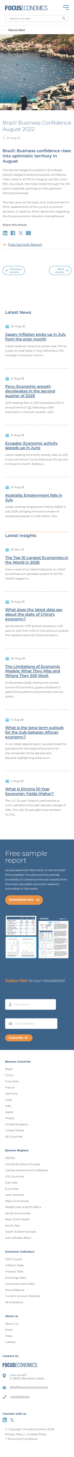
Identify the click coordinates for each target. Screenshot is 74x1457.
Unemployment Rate (20, 1283)
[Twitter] (12, 1420)
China (9, 1075)
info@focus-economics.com (29, 1387)
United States (14, 1130)
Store (9, 1329)
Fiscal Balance (14, 1290)
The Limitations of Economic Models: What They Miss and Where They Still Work (32, 671)
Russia (9, 1118)
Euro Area (12, 1081)
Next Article (59, 270)
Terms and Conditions (22, 1439)
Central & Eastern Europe (22, 1164)
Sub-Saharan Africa (18, 1237)
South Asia (12, 1225)
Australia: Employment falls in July (33, 497)
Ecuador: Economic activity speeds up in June (31, 445)
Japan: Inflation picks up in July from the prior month (35, 336)
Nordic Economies (17, 1213)
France (9, 1087)
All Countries (14, 1136)
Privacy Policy (14, 1434)
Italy (8, 1105)
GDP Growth (13, 1259)
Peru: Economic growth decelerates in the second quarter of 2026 (30, 391)
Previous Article (16, 270)
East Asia (11, 1182)
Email (9, 1015)
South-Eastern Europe (20, 1231)
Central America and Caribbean (26, 1170)
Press (9, 1336)
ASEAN (10, 1158)
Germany (11, 1093)
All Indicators (14, 1302)
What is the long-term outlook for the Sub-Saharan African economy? (34, 732)
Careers (10, 1342)
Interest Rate (14, 1271)
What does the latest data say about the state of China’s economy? (33, 614)
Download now (21, 900)
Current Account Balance (22, 1296)
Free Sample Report (25, 244)
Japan (9, 1112)
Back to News (16, 29)
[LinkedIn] (4, 1420)
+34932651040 (20, 1396)
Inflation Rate (14, 1265)
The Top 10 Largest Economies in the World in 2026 (36, 560)
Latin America (14, 1194)
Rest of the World (17, 1219)
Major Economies (17, 1201)
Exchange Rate (15, 1277)
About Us (11, 1323)
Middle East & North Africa (23, 1207)
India (8, 1099)
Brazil (8, 1069)
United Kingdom (16, 1124)
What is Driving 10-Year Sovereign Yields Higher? (29, 791)
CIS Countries (14, 1176)
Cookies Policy (36, 1434)
